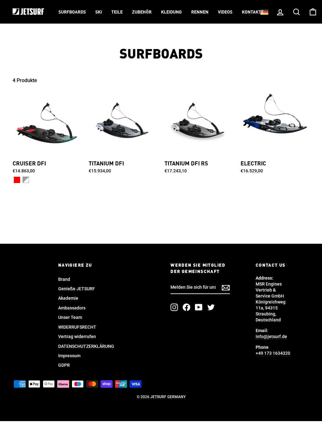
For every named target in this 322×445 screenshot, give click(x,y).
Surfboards (72, 12)
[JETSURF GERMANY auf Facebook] (186, 307)
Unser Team (70, 317)
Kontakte (253, 12)
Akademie (68, 298)
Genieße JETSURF (76, 288)
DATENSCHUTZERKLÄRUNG (86, 346)
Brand (64, 279)
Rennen (199, 12)
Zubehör (142, 12)
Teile (117, 12)
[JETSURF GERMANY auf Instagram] (174, 307)
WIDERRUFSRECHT (77, 327)
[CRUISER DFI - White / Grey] (26, 180)
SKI (98, 12)
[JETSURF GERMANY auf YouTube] (199, 307)
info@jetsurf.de (271, 336)
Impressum (69, 355)
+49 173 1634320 (273, 353)
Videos (225, 12)
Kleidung (171, 12)
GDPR (64, 365)
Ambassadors (72, 307)
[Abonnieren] (226, 288)
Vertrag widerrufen (77, 336)
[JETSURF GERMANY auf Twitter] (211, 307)
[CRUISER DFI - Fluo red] (17, 180)
